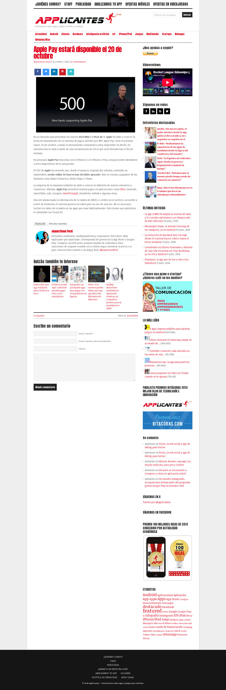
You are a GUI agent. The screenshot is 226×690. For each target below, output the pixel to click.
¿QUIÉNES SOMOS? (48, 4)
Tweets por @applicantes (157, 502)
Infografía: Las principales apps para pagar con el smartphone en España (78, 290)
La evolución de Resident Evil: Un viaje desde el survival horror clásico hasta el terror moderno (167, 238)
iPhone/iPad (125, 34)
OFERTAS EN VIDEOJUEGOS (170, 4)
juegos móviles (185, 619)
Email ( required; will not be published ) (95, 341)
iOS (176, 615)
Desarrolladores (152, 603)
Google (173, 611)
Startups (167, 34)
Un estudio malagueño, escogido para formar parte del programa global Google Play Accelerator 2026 (167, 482)
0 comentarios (78, 61)
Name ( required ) (86, 333)
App (146, 599)
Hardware (78, 34)
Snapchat (169, 631)
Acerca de (40, 224)
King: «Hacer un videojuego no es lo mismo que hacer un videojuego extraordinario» (174, 191)
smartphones (159, 631)
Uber (122, 189)
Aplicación (180, 595)
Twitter (146, 634)
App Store (172, 599)
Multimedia (152, 34)
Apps (162, 598)
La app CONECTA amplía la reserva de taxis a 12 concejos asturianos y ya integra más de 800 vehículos (168, 217)
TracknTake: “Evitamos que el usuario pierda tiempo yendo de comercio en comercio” (173, 176)
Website (82, 349)
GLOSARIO (126, 673)
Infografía (152, 615)
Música (169, 623)
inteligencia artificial (97, 34)
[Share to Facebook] (37, 74)
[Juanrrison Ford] (42, 243)
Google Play (184, 611)
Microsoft (159, 623)
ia (144, 615)
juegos (174, 619)
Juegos (139, 34)
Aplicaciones (165, 595)
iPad (182, 615)
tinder (184, 631)
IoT (114, 34)
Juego (166, 619)
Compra (184, 599)
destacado (152, 606)
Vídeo (153, 634)
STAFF (68, 4)
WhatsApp (170, 634)
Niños (175, 623)
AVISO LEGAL (127, 677)
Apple (153, 599)
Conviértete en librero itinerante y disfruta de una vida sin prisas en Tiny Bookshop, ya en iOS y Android (168, 251)
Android (54, 34)
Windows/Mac (42, 39)
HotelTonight (70, 193)
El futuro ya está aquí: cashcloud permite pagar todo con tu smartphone (59, 290)
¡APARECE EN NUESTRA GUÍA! (113, 669)
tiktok (177, 630)
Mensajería (148, 623)
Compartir (39, 315)
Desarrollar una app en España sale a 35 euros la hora (41, 289)
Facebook (168, 607)
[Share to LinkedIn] (54, 74)
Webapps (179, 34)
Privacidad (183, 623)
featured (152, 610)
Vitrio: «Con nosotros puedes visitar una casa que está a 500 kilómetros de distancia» (95, 292)
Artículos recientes (58, 224)
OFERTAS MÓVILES (137, 4)
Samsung (187, 627)
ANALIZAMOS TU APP (108, 4)
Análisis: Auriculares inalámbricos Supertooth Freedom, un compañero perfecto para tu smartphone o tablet (113, 296)
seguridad (147, 630)
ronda (151, 627)
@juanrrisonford (109, 249)
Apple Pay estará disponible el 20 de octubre (78, 52)
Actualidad (41, 34)
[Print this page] (71, 74)
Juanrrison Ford (42, 61)
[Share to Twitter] (46, 74)
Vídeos (159, 634)
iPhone (189, 615)
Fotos (165, 611)
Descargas (167, 603)
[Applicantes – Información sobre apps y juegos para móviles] (79, 23)
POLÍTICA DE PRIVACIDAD (104, 677)
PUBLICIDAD (83, 4)
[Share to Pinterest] (62, 74)
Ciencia (65, 34)
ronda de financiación (169, 627)
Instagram (166, 615)
